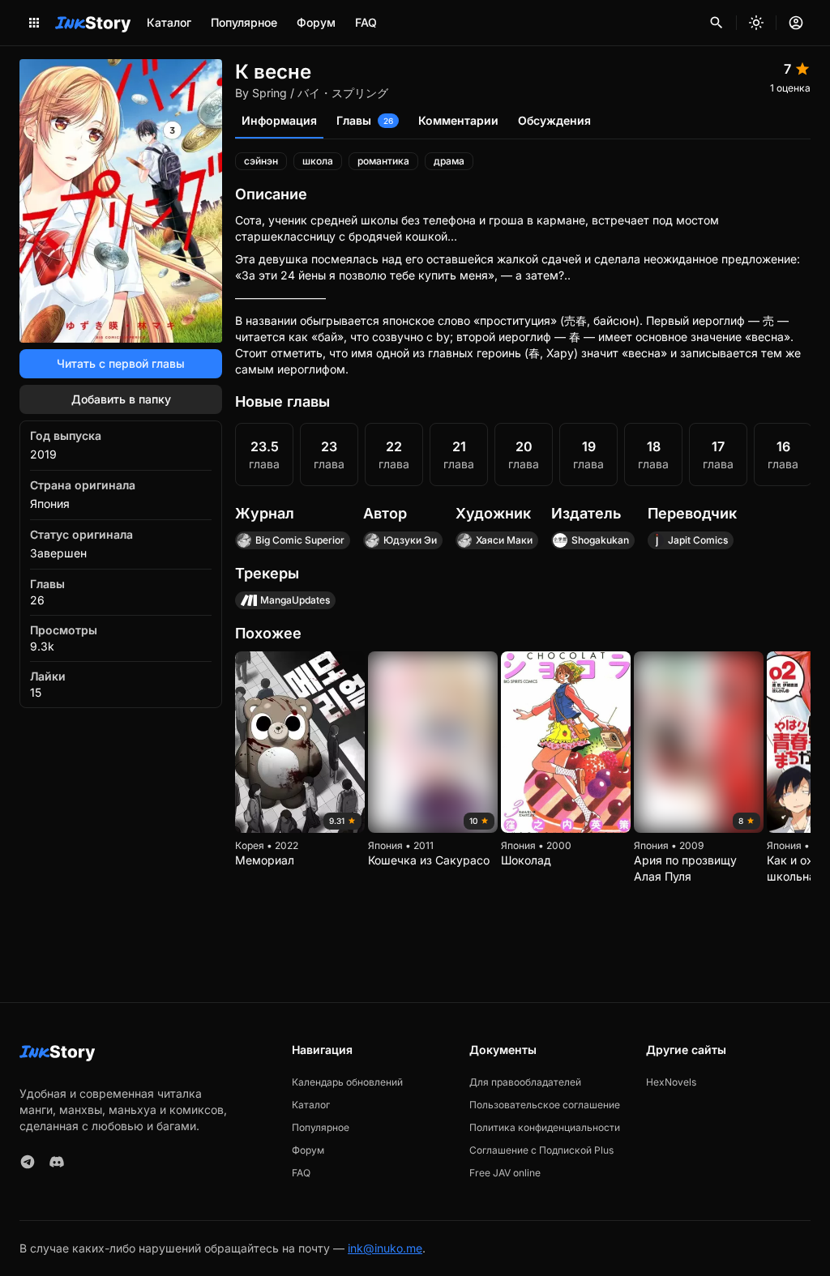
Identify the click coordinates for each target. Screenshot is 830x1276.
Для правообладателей (525, 1082)
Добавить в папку (121, 399)
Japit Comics (698, 540)
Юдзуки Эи (410, 540)
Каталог (169, 22)
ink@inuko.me (385, 1248)
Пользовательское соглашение (544, 1105)
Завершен (58, 553)
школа (317, 161)
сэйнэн (261, 161)
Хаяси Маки (504, 540)
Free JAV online (505, 1173)
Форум (316, 22)
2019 (43, 454)
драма (449, 161)
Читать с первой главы (121, 363)
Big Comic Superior (299, 540)
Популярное (244, 22)
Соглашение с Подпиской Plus (541, 1150)
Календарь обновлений (347, 1082)
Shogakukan (600, 540)
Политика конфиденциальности (544, 1127)
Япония (50, 503)
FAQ (366, 22)
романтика (383, 161)
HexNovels (671, 1082)
